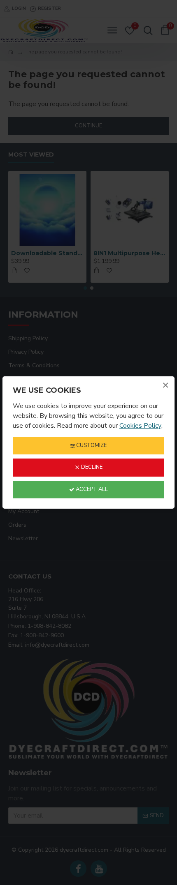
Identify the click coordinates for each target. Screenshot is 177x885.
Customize (91, 445)
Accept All (91, 489)
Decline (91, 467)
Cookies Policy (140, 425)
